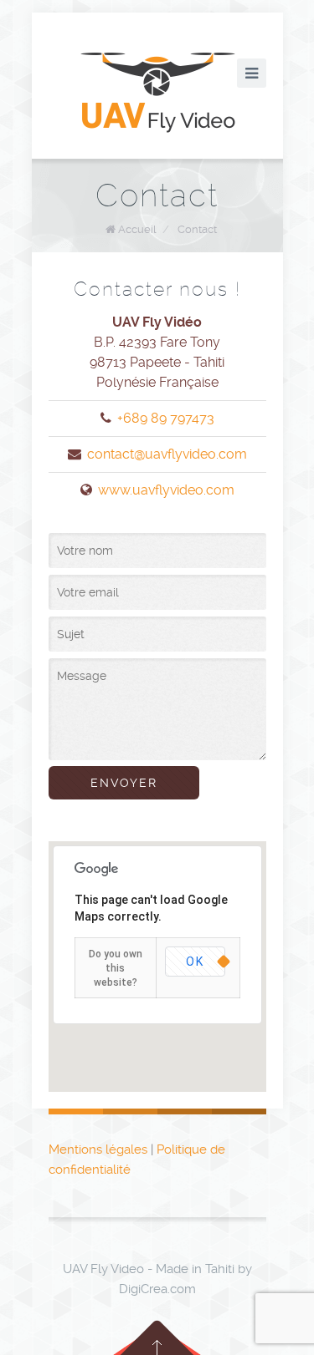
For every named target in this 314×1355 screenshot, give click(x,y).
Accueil (137, 229)
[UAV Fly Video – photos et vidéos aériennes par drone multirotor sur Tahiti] (157, 92)
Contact (197, 229)
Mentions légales (98, 1149)
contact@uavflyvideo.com (167, 454)
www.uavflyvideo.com (166, 490)
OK (195, 961)
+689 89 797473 (165, 418)
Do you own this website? (115, 968)
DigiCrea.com (157, 1289)
